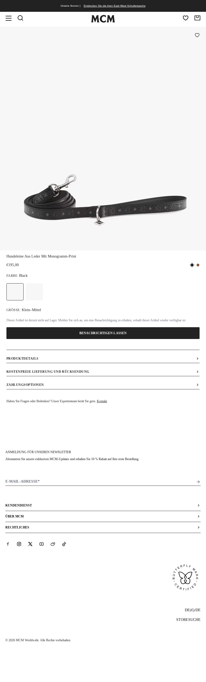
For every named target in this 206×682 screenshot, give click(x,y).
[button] (103, 138)
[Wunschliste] (185, 18)
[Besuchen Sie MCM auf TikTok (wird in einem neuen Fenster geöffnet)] (64, 544)
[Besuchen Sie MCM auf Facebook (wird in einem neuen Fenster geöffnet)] (7, 544)
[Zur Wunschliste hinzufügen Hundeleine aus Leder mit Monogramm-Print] (197, 36)
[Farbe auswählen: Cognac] (34, 291)
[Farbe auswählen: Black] (15, 292)
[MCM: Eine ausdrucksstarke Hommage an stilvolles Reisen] (103, 21)
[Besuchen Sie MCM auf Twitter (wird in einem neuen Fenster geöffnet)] (30, 544)
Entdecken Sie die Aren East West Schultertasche (115, 5)
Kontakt (102, 401)
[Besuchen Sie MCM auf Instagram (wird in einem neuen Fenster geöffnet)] (19, 544)
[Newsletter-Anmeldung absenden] (198, 481)
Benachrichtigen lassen (103, 333)
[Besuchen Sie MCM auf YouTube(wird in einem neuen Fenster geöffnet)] (41, 544)
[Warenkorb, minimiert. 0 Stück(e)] (197, 18)
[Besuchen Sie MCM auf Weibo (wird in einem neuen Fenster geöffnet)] (52, 544)
